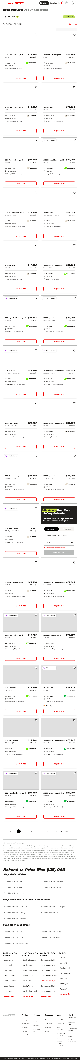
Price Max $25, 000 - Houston (52, 912)
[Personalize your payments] (35, 57)
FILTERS (13, 17)
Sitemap (47, 1031)
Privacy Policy (60, 1023)
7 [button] (43, 831)
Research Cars (25, 1035)
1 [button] (18, 831)
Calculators (48, 1020)
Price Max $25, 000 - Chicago (15, 912)
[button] (68, 832)
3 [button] (27, 831)
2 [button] (22, 831)
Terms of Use (60, 1020)
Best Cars (24, 1031)
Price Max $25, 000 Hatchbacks (16, 944)
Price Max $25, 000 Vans (50, 938)
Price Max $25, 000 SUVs (13, 938)
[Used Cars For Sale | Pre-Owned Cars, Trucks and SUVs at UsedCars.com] (16, 3)
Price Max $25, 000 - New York (15, 906)
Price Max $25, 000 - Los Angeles (53, 906)
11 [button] (61, 831)
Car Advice (25, 1027)
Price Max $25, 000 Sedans (14, 932)
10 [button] (56, 831)
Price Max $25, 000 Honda (14, 893)
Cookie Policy (60, 1049)
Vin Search (67, 529)
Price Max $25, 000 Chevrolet (52, 881)
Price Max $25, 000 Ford (13, 881)
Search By (24, 1020)
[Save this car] (36, 35)
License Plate (51, 529)
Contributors (48, 1023)
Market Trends (49, 1027)
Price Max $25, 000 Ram (13, 887)
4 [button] (31, 831)
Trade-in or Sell (26, 1023)
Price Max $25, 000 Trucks (51, 932)
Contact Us (36, 1025)
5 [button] (35, 831)
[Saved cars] (67, 3)
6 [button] (39, 831)
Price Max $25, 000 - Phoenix (15, 918)
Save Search (69, 17)
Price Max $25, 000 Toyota (51, 887)
